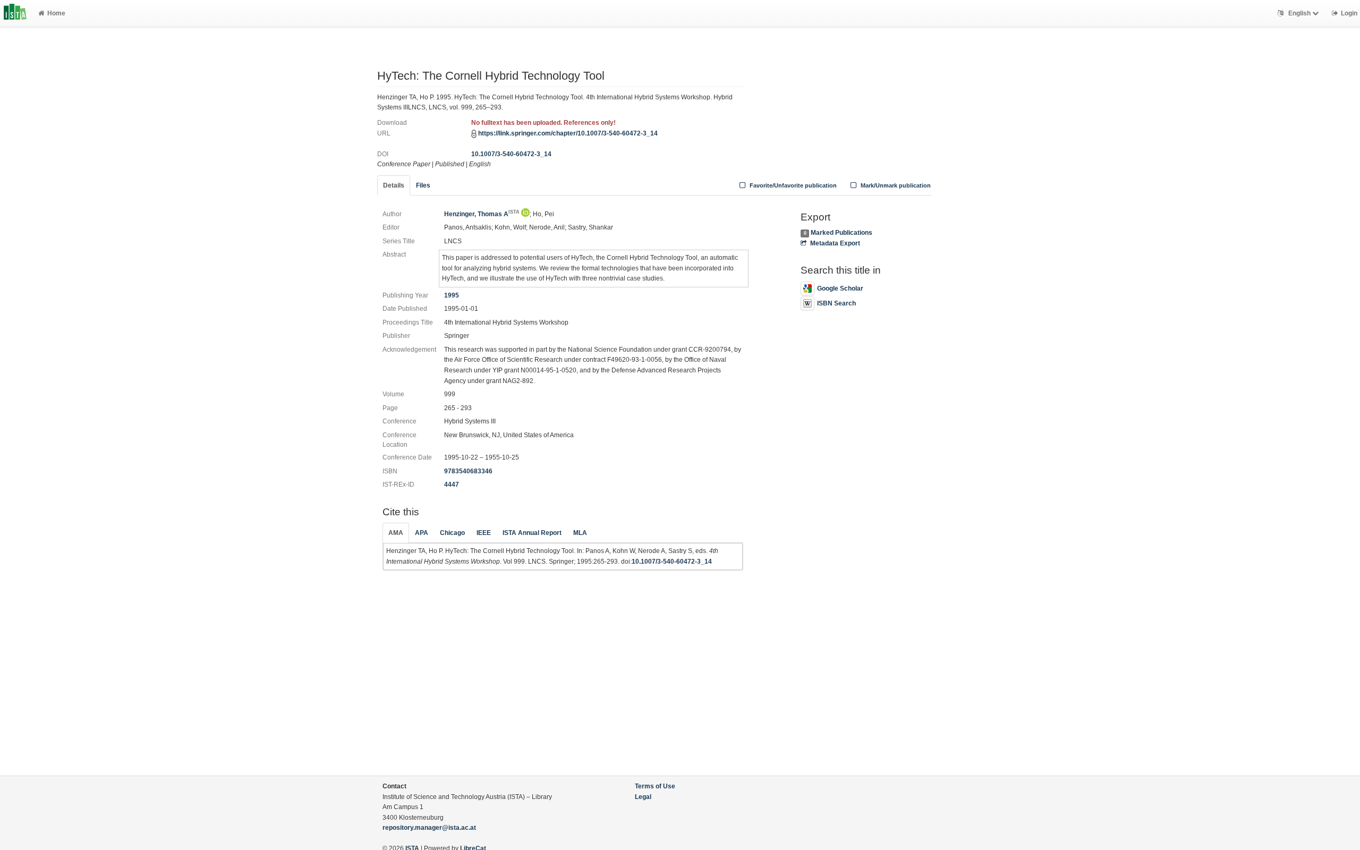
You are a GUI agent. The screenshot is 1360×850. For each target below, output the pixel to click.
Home (56, 13)
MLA (580, 533)
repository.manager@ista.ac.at (429, 827)
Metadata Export (835, 243)
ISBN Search (836, 303)
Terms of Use (655, 786)
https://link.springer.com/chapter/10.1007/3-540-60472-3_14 (568, 133)
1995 (451, 295)
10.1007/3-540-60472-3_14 (511, 154)
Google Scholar (840, 288)
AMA (395, 533)
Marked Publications (841, 232)
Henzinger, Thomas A (482, 214)
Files (423, 185)
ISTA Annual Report (532, 533)
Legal (643, 797)
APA (421, 533)
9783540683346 (468, 471)
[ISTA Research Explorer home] (15, 13)
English (1299, 13)
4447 (451, 484)
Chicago (452, 533)
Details (393, 185)
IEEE (484, 533)
